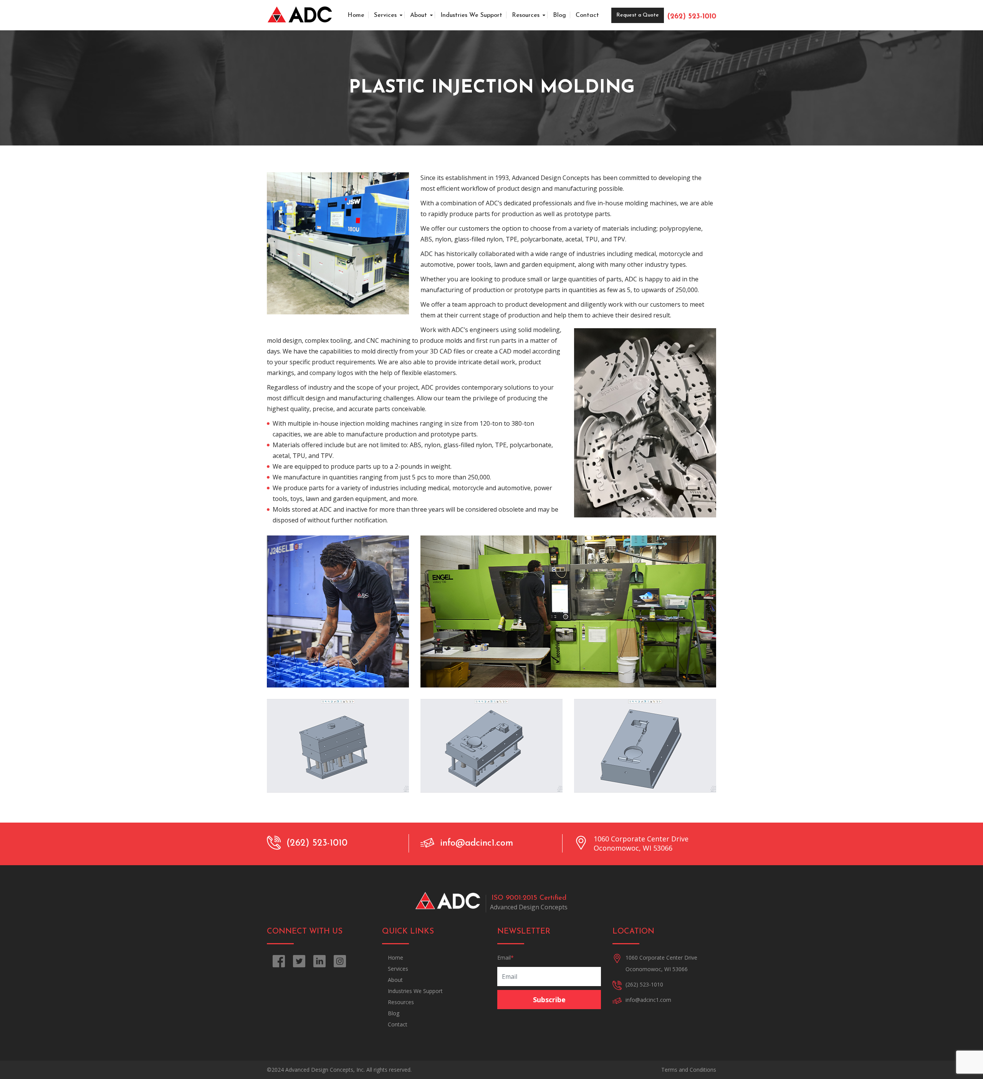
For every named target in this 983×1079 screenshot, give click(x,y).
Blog (559, 15)
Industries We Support (471, 15)
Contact (587, 15)
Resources (525, 15)
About (418, 15)
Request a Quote (637, 15)
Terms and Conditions (688, 1069)
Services (385, 15)
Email (505, 957)
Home (356, 15)
